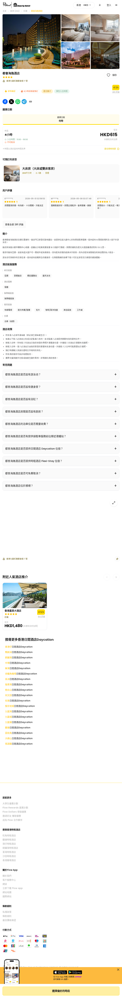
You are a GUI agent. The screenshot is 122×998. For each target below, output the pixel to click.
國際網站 (7, 896)
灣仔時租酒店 (9, 843)
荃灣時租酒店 (9, 852)
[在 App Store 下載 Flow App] (60, 972)
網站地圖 (7, 892)
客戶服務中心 (9, 879)
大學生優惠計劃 (10, 803)
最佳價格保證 (110, 149)
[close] (118, 969)
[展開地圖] (114, 503)
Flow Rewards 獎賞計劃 (15, 807)
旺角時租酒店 (9, 835)
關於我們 (7, 875)
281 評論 (115, 92)
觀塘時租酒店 (9, 839)
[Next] (116, 577)
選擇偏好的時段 (61, 991)
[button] (32, 41)
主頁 (4, 11)
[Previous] (107, 577)
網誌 (5, 884)
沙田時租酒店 (9, 856)
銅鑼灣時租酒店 (10, 847)
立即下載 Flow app (13, 888)
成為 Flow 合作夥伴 (12, 820)
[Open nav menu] (116, 5)
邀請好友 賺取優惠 (12, 815)
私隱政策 (7, 912)
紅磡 (25, 11)
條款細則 (7, 916)
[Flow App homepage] (7, 5)
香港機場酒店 (9, 860)
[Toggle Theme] (100, 5)
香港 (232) (15, 11)
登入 (109, 5)
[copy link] (30, 101)
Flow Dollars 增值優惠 (14, 811)
